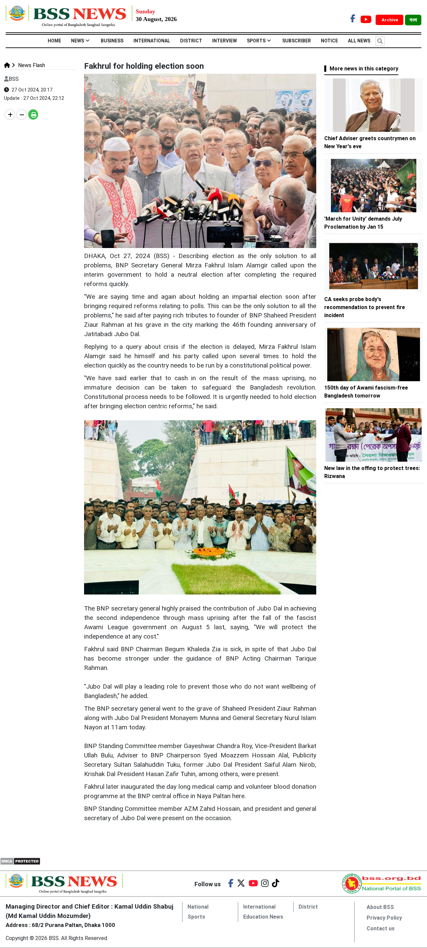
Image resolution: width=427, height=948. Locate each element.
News (77, 40)
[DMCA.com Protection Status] (20, 861)
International (151, 40)
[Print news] (33, 114)
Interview (224, 40)
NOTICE (329, 40)
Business (112, 40)
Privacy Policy (384, 918)
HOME (54, 40)
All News (359, 40)
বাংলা (413, 20)
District (191, 40)
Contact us (381, 928)
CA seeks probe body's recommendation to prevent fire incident (364, 307)
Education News (263, 917)
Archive (390, 19)
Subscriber (296, 40)
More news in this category (364, 68)
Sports (256, 40)
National (197, 907)
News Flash (31, 65)
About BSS (380, 907)
